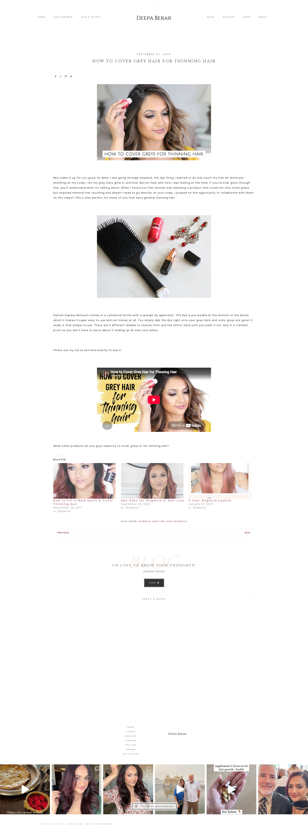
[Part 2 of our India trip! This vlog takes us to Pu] (180, 789)
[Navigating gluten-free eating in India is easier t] (25, 789)
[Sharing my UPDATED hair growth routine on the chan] (128, 789)
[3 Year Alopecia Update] (221, 481)
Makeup (130, 749)
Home (153, 583)
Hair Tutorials (177, 521)
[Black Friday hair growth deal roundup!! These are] (77, 789)
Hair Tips (158, 521)
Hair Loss (131, 745)
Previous (63, 532)
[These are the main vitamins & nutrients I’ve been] (231, 789)
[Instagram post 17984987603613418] (283, 789)
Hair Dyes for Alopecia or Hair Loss (152, 500)
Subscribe (131, 736)
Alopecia (145, 521)
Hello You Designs (99, 824)
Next (248, 532)
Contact (130, 731)
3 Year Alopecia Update (210, 500)
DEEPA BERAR (154, 18)
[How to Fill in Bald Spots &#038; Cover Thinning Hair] (85, 481)
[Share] (55, 76)
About (130, 727)
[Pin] (66, 76)
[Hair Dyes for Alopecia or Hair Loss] (153, 481)
